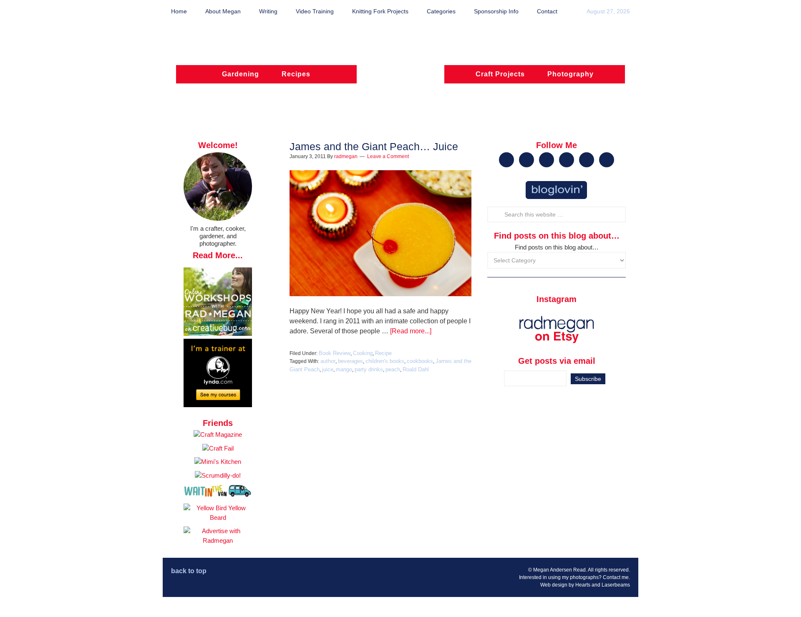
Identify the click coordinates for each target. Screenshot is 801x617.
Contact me (616, 577)
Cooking (363, 353)
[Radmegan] (400, 78)
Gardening (240, 74)
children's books (384, 361)
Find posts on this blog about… (557, 247)
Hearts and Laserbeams (602, 585)
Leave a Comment (388, 156)
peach (392, 369)
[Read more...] (410, 331)
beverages (350, 361)
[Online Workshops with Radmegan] (218, 333)
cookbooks (420, 361)
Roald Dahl (416, 369)
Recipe (383, 353)
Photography (570, 74)
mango (344, 369)
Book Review (334, 353)
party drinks (369, 369)
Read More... (218, 255)
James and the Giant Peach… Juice (374, 146)
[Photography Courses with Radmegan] (218, 404)
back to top (189, 570)
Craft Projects (500, 74)
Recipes (296, 74)
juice (327, 369)
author (327, 361)
